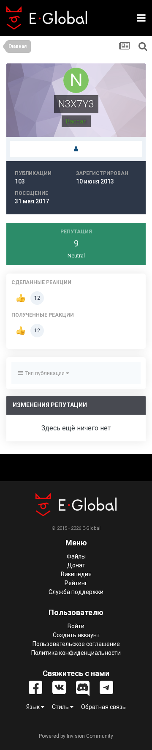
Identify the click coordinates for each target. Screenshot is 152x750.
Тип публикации (44, 373)
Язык (33, 706)
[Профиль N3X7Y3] (76, 149)
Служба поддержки (76, 592)
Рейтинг (76, 583)
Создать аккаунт (76, 635)
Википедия (76, 574)
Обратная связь (103, 706)
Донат (76, 565)
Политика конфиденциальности (76, 652)
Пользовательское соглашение (76, 644)
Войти (76, 626)
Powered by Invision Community (76, 736)
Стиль (61, 706)
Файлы (76, 556)
